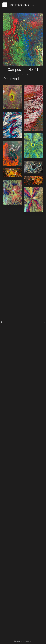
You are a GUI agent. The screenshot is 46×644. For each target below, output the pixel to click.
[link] (4, 4)
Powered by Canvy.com (24, 641)
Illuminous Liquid (19, 4)
